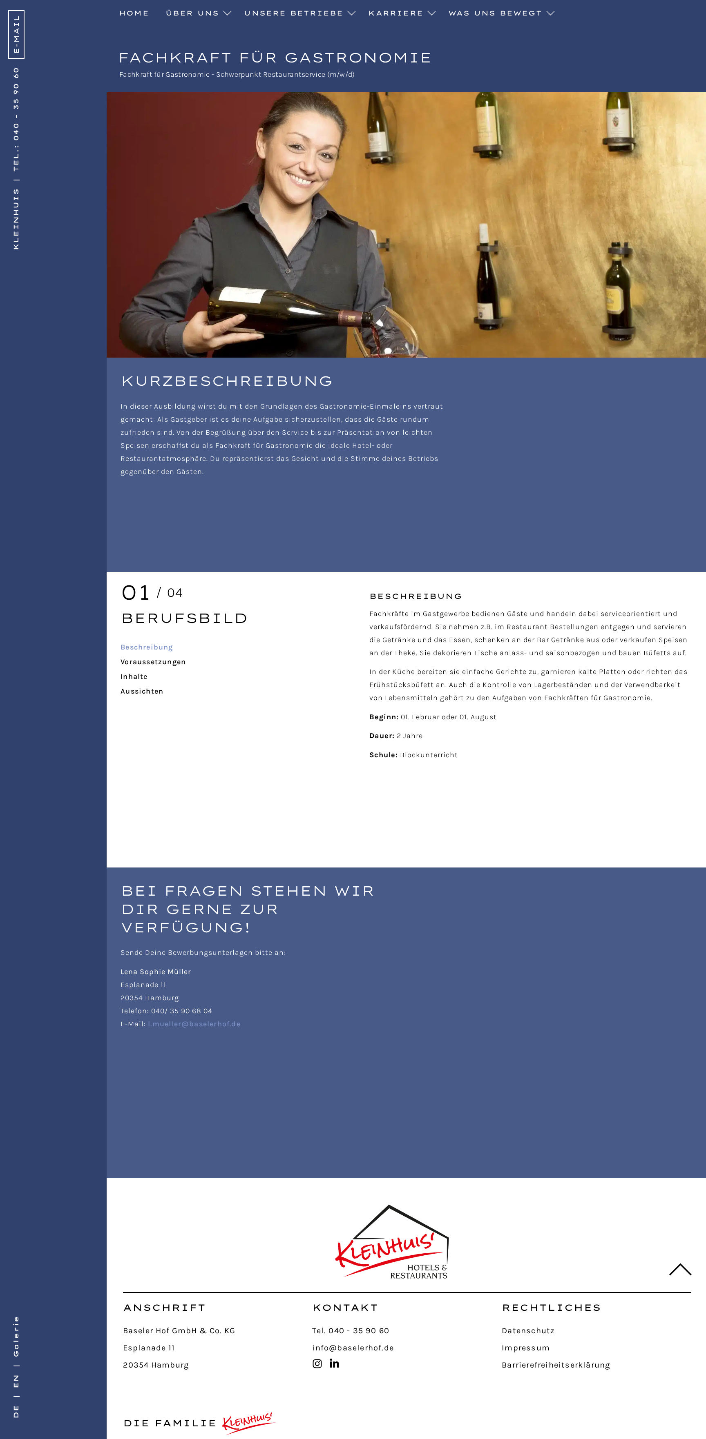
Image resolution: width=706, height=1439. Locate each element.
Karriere (395, 13)
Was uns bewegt (495, 13)
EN (16, 1381)
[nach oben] (675, 1269)
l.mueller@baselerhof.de (194, 1023)
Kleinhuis (16, 219)
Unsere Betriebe (293, 13)
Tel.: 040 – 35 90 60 (16, 119)
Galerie (16, 1336)
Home (134, 13)
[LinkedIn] (336, 1364)
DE (16, 1412)
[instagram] (319, 1364)
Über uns (192, 13)
